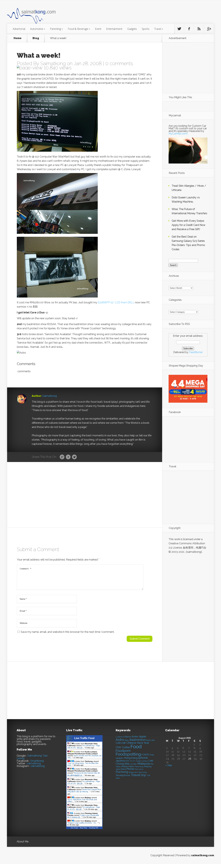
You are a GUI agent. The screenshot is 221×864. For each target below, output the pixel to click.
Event (98, 29)
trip (143, 775)
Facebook (68, 457)
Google (62, 457)
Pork (136, 769)
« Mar (168, 765)
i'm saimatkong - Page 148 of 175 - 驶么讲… (83, 747)
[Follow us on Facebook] (189, 29)
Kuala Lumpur (142, 761)
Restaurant (133, 772)
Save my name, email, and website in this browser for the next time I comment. (67, 631)
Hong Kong (131, 757)
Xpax (118, 778)
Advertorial (19, 29)
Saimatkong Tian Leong (32, 757)
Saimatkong (53, 63)
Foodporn (123, 751)
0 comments (119, 63)
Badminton (138, 739)
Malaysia (144, 763)
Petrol (123, 769)
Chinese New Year (138, 742)
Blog (36, 38)
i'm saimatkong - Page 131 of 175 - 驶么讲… (83, 782)
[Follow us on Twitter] (179, 29)
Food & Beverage (79, 29)
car (124, 742)
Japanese (121, 760)
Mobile (124, 766)
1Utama (127, 736)
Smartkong (37, 760)
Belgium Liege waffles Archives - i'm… (83, 823)
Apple (142, 736)
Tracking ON (93, 828)
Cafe (118, 742)
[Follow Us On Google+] (209, 29)
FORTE (145, 754)
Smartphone (123, 775)
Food (136, 746)
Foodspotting (128, 754)
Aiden (135, 736)
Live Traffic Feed (84, 738)
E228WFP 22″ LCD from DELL (116, 302)
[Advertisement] (128, 13)
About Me (22, 841)
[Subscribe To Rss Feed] (199, 29)
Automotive (37, 29)
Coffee (126, 747)
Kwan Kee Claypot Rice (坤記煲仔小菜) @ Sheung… (84, 790)
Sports (145, 29)
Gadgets (132, 29)
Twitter (74, 457)
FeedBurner (196, 352)
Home (18, 38)
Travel (158, 29)
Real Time (83, 828)
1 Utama (119, 737)
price (141, 769)
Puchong (122, 772)
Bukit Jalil (150, 740)
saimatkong (34, 763)
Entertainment (114, 29)
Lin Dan (133, 764)
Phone (130, 769)
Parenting (56, 29)
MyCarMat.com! (178, 133)
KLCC (132, 761)
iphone (143, 757)
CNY (118, 747)
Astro (120, 740)
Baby (127, 740)
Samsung (142, 772)
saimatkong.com (202, 855)
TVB (148, 776)
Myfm (131, 766)
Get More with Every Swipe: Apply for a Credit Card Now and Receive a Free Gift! (188, 225)
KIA (127, 761)
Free (152, 755)
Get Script (74, 828)
